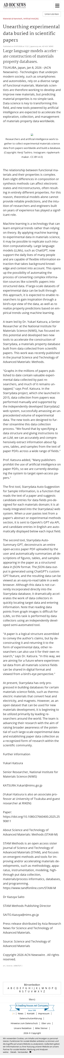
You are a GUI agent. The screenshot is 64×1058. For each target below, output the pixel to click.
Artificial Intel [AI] (30, 19)
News (20, 1013)
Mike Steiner (41, 1028)
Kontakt (31, 1013)
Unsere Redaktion (23, 1028)
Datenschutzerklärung (31, 1018)
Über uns (46, 1023)
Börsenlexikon (32, 984)
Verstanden (23, 1052)
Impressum (43, 1013)
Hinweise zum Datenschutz (24, 1023)
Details (13, 1052)
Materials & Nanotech (12, 19)
